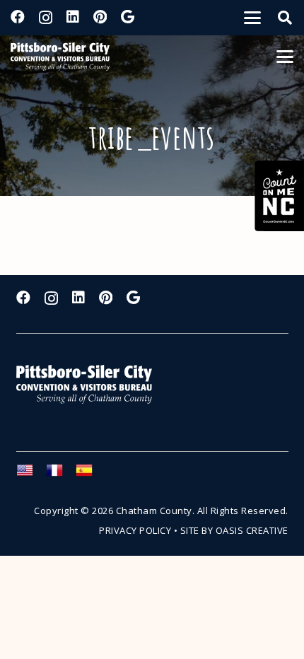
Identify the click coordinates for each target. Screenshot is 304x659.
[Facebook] (18, 17)
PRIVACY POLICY (135, 530)
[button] (252, 17)
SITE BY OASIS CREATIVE (234, 530)
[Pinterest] (100, 17)
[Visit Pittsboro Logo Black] (60, 56)
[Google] (127, 17)
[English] (31, 474)
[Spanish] (90, 474)
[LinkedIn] (72, 17)
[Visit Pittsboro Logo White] (90, 384)
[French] (61, 474)
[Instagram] (45, 17)
